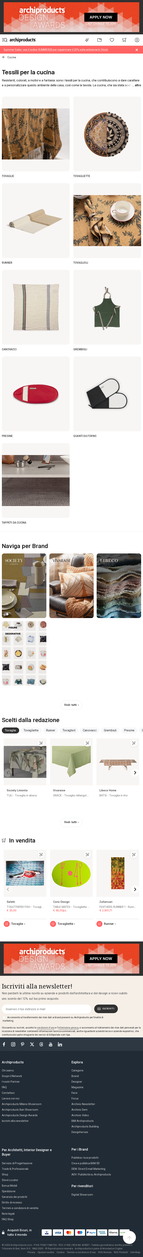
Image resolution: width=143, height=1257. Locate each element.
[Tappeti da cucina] (36, 480)
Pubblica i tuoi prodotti (85, 1157)
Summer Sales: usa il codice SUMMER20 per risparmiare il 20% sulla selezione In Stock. (56, 49)
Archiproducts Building (85, 1126)
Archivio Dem (80, 1109)
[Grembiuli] (107, 307)
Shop (5, 1174)
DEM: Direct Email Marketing (88, 1168)
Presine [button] (129, 730)
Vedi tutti (70, 705)
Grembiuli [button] (110, 730)
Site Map (135, 1252)
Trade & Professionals (15, 1168)
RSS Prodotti (121, 1252)
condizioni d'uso (46, 1027)
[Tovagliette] (107, 134)
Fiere (74, 1092)
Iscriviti (108, 1008)
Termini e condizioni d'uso (81, 1252)
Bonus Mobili (9, 1185)
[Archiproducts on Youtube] (51, 1044)
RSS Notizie (104, 1252)
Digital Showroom (82, 1194)
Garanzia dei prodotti (14, 1196)
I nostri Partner (11, 1081)
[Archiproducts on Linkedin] (60, 1044)
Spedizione (8, 1191)
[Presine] (36, 393)
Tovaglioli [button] (69, 730)
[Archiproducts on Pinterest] (23, 1044)
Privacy (31, 1252)
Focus (75, 1098)
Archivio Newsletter (83, 1104)
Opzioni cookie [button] (46, 1252)
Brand (75, 1076)
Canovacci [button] (89, 730)
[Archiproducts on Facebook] (5, 1044)
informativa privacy (68, 1027)
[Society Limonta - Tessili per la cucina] (24, 585)
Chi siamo (8, 1070)
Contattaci (8, 1092)
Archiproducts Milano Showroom (22, 1104)
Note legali (8, 1213)
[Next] (135, 773)
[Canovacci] (36, 307)
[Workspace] (99, 40)
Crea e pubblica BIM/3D (86, 1163)
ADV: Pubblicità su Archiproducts (91, 1174)
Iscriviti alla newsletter (15, 1120)
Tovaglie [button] (10, 730)
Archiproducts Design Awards (20, 1115)
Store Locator (10, 1180)
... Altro (136, 85)
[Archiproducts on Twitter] (32, 1044)
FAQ (4, 1087)
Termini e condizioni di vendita (20, 1208)
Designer (77, 1081)
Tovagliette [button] (31, 730)
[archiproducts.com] (23, 40)
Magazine (78, 1087)
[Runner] (36, 220)
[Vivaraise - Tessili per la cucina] (71, 585)
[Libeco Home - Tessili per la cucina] (119, 585)
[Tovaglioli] (107, 220)
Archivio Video (80, 1115)
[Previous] (8, 773)
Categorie (77, 1070)
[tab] (10, 730)
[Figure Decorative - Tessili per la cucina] (24, 653)
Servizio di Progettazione (17, 1163)
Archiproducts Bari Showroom (20, 1109)
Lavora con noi (10, 1098)
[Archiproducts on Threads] (41, 1044)
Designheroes (80, 1132)
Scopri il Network (12, 1076)
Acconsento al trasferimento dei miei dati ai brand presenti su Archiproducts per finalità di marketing (53, 1019)
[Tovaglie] (36, 134)
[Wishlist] (112, 40)
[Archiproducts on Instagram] (13, 1044)
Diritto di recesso (12, 1202)
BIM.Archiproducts (83, 1120)
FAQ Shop (8, 1219)
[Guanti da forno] (107, 393)
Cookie (60, 1252)
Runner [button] (50, 730)
